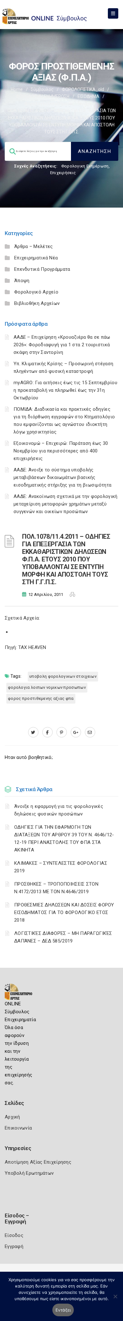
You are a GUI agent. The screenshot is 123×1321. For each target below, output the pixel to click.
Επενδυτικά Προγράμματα (42, 269)
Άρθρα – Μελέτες (33, 246)
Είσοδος (14, 1235)
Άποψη (22, 280)
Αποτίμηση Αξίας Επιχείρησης (38, 1162)
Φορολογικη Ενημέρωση (85, 166)
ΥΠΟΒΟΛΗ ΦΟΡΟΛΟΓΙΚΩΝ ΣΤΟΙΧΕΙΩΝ (63, 676)
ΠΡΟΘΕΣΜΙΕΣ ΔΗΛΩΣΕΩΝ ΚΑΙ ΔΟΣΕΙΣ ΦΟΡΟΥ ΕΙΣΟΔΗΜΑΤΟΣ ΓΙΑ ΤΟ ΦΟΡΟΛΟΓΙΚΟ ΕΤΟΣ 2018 (64, 912)
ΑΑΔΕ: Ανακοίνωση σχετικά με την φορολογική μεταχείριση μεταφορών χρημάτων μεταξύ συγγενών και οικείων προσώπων (66, 504)
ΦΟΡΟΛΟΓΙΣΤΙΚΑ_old (83, 89)
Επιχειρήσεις (63, 172)
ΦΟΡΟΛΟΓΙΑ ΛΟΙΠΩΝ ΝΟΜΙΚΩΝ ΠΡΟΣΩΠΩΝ (47, 687)
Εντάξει (63, 1309)
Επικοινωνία (18, 1128)
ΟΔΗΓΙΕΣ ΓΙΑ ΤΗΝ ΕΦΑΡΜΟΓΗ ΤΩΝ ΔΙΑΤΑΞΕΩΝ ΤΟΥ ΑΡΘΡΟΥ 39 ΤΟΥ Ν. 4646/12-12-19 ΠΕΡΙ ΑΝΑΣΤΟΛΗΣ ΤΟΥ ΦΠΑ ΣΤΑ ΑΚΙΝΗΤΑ (64, 838)
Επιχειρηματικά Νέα (36, 258)
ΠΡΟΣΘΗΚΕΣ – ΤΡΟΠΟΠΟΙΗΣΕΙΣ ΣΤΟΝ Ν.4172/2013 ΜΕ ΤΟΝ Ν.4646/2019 (56, 887)
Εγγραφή (14, 1246)
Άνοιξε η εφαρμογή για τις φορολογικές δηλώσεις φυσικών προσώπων (58, 810)
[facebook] (47, 732)
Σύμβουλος (42, 89)
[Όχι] (115, 1299)
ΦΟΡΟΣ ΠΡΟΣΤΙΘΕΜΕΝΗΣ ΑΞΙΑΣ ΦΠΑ (41, 698)
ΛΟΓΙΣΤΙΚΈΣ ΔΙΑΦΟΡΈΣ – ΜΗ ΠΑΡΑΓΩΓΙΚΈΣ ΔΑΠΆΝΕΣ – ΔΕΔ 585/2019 (63, 937)
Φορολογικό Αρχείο (36, 292)
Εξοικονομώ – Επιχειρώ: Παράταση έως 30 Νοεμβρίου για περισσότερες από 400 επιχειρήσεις (61, 450)
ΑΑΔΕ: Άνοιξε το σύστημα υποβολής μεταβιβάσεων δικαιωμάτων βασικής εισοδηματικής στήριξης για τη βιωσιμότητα (62, 477)
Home (17, 89)
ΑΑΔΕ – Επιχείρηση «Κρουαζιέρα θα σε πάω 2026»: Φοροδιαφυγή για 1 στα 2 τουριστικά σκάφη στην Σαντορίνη (62, 344)
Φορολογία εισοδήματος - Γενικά (57, 103)
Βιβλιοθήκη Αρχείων (37, 303)
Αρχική (12, 1117)
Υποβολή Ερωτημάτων (29, 1173)
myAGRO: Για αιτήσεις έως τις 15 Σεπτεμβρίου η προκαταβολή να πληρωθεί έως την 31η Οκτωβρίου (65, 390)
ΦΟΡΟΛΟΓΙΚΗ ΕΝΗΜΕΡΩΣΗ (42, 96)
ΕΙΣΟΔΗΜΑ (88, 96)
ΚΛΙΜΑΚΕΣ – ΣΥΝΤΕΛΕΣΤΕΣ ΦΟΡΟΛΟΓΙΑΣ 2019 (60, 867)
